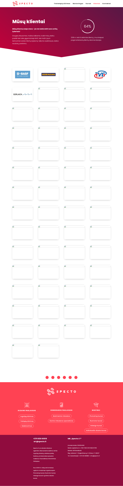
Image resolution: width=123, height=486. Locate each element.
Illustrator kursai (96, 421)
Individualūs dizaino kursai (96, 430)
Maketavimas (27, 426)
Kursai (88, 4)
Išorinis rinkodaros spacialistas (61, 421)
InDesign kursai (96, 426)
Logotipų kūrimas (26, 416)
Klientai (96, 4)
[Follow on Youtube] (64, 377)
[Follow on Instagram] (52, 377)
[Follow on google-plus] (75, 377)
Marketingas (78, 4)
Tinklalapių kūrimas (62, 4)
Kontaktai (106, 4)
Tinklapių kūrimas (27, 421)
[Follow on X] (70, 377)
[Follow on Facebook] (47, 377)
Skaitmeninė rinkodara (61, 416)
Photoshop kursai (96, 416)
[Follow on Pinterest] (58, 377)
